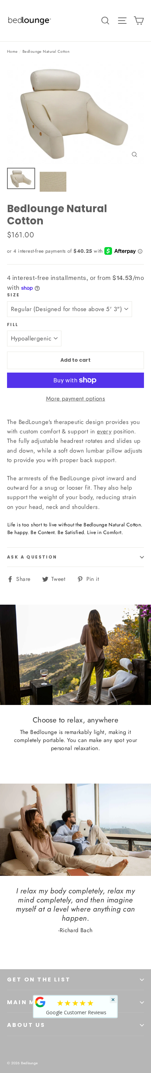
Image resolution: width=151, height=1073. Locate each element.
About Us (26, 1025)
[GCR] (40, 1002)
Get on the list (39, 979)
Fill (13, 324)
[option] (75, 113)
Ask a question (32, 557)
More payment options (75, 398)
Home (12, 51)
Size (13, 295)
